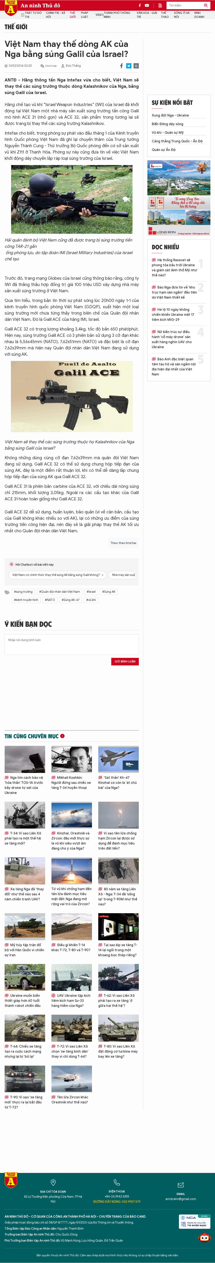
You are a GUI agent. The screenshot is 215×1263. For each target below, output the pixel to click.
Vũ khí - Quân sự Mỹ (168, 133)
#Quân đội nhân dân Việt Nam (59, 592)
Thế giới (73, 15)
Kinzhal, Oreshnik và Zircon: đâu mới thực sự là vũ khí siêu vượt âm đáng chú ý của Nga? (70, 841)
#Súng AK (108, 592)
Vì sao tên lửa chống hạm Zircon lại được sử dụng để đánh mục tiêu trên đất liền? (117, 841)
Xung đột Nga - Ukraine (170, 115)
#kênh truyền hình (26, 600)
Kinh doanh (199, 15)
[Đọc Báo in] (162, 5)
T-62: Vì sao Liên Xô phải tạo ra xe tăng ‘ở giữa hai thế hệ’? (116, 1001)
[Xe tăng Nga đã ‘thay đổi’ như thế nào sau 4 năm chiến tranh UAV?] (25, 870)
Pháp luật (84, 15)
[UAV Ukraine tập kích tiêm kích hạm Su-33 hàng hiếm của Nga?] (71, 977)
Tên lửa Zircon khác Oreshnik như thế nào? (69, 1099)
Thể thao (165, 15)
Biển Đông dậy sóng (167, 124)
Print (136, 65)
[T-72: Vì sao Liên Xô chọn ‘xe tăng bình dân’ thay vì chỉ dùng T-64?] (71, 1028)
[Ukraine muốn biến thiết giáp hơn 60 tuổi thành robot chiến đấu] (25, 977)
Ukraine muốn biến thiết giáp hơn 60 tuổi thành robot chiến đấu (23, 1001)
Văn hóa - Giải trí (147, 15)
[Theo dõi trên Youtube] (146, 5)
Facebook (121, 65)
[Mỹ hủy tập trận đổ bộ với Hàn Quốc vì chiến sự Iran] (25, 926)
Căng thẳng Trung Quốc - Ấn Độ (177, 141)
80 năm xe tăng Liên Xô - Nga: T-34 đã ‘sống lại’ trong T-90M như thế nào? (117, 896)
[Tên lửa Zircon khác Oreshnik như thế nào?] (71, 1079)
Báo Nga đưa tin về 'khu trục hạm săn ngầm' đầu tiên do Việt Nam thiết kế (174, 292)
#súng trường (23, 592)
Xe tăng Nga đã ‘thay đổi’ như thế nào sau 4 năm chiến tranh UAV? (24, 894)
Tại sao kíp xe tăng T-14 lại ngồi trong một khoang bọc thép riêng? (117, 950)
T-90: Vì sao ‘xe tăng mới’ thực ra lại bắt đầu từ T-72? (23, 1102)
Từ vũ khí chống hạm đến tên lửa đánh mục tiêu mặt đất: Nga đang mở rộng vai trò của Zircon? (71, 896)
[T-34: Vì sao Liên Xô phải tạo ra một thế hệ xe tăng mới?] (25, 815)
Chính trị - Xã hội (55, 15)
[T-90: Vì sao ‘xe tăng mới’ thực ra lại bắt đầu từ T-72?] (25, 1079)
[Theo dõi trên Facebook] (140, 5)
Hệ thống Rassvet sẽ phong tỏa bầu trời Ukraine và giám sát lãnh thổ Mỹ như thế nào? (174, 267)
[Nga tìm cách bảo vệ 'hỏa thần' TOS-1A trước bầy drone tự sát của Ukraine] (25, 759)
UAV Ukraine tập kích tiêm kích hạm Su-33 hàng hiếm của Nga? (70, 1001)
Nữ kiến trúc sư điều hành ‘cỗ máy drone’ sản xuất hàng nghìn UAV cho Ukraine (172, 339)
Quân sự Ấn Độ (164, 150)
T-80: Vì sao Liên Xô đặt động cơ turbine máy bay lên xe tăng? (118, 1051)
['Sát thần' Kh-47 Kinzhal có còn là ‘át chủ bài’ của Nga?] (118, 759)
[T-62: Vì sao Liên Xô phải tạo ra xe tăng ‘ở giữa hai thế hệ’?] (118, 977)
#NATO (50, 600)
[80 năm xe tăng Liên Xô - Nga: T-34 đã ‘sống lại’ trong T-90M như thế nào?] (118, 870)
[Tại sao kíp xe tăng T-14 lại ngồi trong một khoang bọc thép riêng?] (118, 926)
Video (100, 15)
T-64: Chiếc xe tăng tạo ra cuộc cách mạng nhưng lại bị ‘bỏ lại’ (23, 1051)
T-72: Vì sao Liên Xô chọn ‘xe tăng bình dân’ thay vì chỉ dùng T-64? (69, 1051)
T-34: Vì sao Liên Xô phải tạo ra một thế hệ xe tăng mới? (23, 838)
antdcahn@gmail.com (180, 1199)
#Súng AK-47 (71, 600)
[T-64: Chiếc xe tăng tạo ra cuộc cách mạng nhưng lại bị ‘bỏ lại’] (25, 1028)
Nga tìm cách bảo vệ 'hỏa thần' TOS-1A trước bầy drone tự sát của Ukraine (24, 785)
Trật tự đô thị (33, 15)
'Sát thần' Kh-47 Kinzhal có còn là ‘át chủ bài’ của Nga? (117, 783)
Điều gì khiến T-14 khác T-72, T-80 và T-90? (70, 947)
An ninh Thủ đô (40, 5)
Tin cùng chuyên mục (32, 736)
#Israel (91, 592)
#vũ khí (91, 600)
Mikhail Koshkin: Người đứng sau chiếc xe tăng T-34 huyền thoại (71, 783)
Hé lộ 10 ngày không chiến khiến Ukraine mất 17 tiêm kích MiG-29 (173, 315)
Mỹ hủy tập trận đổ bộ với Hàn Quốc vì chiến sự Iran (24, 950)
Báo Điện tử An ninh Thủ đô (11, 8)
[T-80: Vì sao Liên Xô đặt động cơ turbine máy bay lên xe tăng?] (118, 1028)
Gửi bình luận (125, 661)
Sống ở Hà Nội (182, 15)
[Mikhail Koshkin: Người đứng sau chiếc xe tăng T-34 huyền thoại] (71, 759)
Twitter (128, 65)
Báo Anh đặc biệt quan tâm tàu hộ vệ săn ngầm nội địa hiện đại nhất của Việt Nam (174, 366)
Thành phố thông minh (117, 15)
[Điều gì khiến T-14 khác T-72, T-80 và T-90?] (71, 926)
